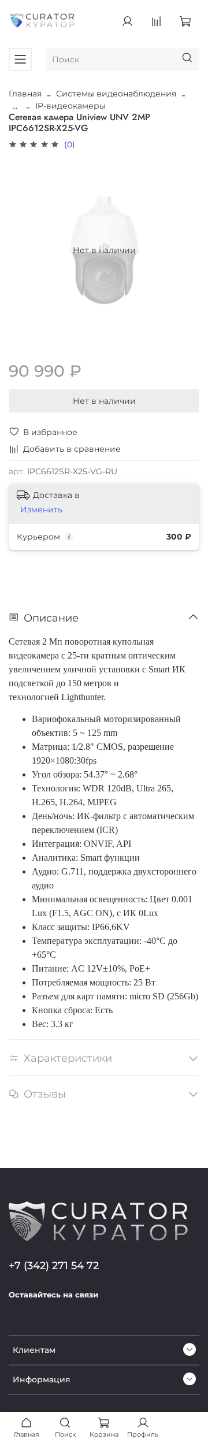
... (14, 105)
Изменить (41, 509)
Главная (25, 93)
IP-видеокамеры (70, 106)
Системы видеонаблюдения (116, 93)
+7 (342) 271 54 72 (54, 1265)
